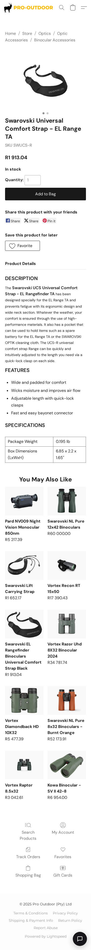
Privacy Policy (65, 913)
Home (10, 33)
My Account (63, 832)
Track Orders (28, 856)
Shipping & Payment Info (31, 920)
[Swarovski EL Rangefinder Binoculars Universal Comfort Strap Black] (24, 624)
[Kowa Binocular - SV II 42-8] (67, 765)
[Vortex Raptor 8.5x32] (24, 765)
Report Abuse (46, 928)
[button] (30, 7)
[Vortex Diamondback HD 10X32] (24, 700)
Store (27, 33)
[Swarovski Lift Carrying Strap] (24, 565)
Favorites (62, 856)
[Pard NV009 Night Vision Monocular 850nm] (24, 501)
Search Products (28, 835)
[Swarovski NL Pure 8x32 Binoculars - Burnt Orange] (67, 700)
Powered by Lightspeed (45, 936)
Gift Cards (62, 875)
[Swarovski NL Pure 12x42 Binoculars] (67, 501)
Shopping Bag (28, 875)
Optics (44, 33)
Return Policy (70, 920)
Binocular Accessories (54, 40)
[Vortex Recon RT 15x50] (67, 565)
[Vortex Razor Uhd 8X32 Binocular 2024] (67, 624)
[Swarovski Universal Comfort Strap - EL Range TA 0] (45, 79)
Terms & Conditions (30, 913)
